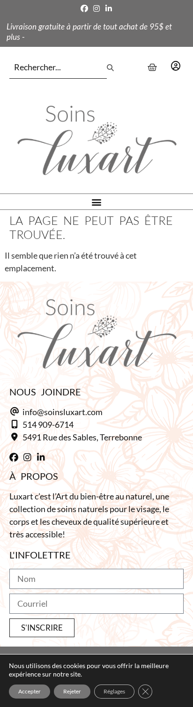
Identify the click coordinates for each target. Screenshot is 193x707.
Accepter (29, 691)
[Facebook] (84, 8)
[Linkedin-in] (108, 8)
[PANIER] (152, 67)
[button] (96, 201)
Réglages (114, 691)
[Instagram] (96, 8)
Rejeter (72, 691)
